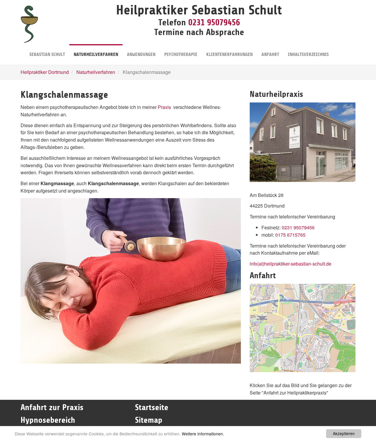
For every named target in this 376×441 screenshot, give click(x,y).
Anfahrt (270, 54)
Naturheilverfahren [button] (96, 54)
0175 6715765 (290, 234)
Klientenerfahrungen (229, 54)
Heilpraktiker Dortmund (45, 72)
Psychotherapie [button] (180, 54)
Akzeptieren (344, 433)
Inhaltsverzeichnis (308, 54)
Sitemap (148, 420)
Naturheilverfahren (95, 72)
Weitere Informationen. (203, 434)
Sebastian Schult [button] (47, 54)
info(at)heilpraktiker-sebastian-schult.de (290, 263)
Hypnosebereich (48, 420)
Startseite (151, 407)
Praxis (164, 107)
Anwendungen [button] (141, 54)
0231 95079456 (214, 22)
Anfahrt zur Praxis (52, 407)
